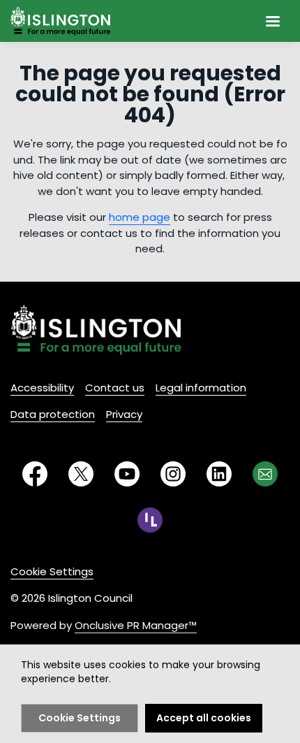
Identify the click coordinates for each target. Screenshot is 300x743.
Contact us (114, 387)
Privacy (124, 414)
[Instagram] (173, 473)
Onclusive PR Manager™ (136, 625)
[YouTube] (127, 473)
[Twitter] (80, 473)
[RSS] (150, 520)
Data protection (52, 414)
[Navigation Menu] (272, 21)
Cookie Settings (51, 571)
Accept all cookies (203, 718)
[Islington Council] (95, 329)
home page (139, 217)
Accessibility (42, 387)
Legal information (201, 387)
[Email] (265, 473)
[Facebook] (34, 473)
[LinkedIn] (219, 473)
